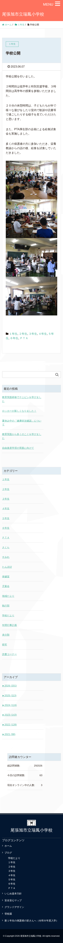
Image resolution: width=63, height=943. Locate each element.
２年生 (23, 333)
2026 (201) (9, 685)
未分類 (5, 634)
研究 (4, 644)
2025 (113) (9, 695)
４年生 (42, 333)
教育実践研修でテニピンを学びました (21, 399)
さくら (5, 547)
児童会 (5, 586)
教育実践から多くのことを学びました (21, 436)
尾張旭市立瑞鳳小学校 (23, 14)
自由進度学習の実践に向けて (18, 447)
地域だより (8, 596)
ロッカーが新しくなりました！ (19, 410)
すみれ (5, 557)
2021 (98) (8, 734)
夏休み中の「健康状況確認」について (21, 422)
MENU (48, 4)
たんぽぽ (7, 566)
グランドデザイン (14, 907)
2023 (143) (9, 714)
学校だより (8, 615)
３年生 (33, 333)
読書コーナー (9, 654)
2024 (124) (9, 705)
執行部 (5, 605)
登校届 (8, 913)
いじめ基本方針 (13, 893)
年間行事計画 (9, 625)
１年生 (13, 333)
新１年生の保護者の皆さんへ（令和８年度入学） (31, 920)
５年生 (5, 518)
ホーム (8, 845)
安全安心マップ (13, 900)
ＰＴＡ (24, 338)
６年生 (14, 338)
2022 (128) (9, 724)
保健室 (5, 576)
